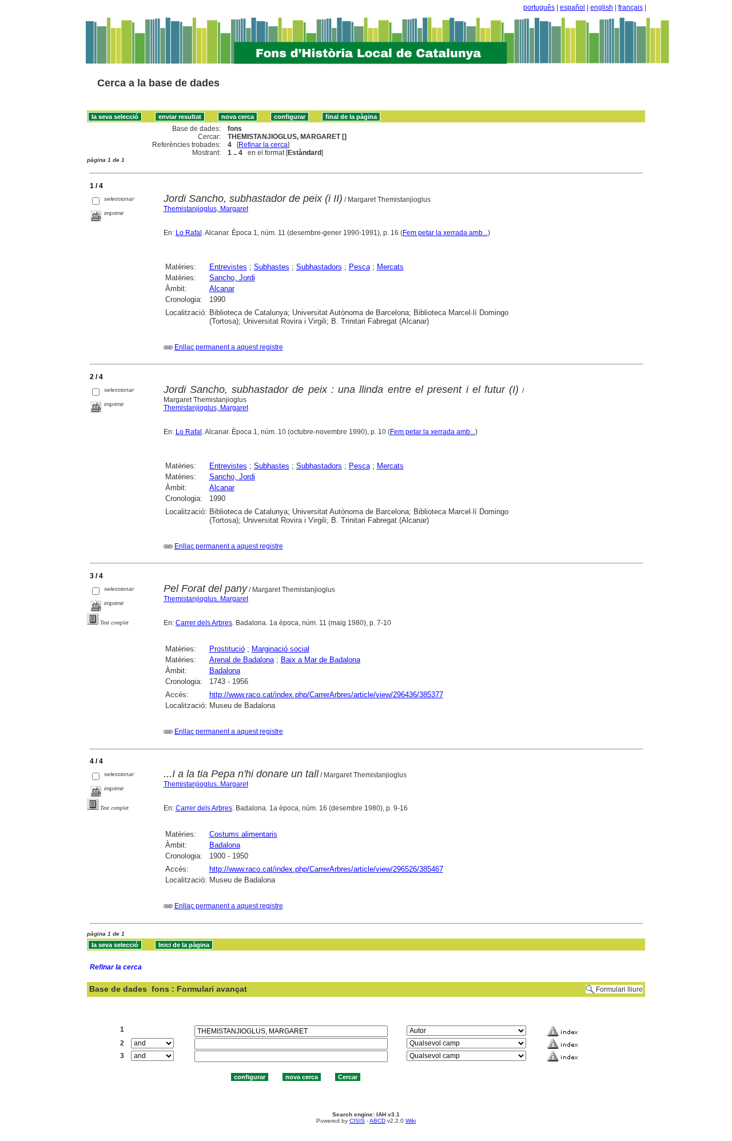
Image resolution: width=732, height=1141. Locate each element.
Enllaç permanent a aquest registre (228, 347)
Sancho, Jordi (232, 277)
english (601, 7)
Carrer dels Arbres (204, 623)
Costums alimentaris (243, 834)
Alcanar (221, 288)
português (539, 7)
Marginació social (280, 649)
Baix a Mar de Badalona (320, 659)
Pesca (359, 267)
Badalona (224, 670)
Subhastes (271, 267)
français (630, 7)
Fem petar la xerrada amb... (445, 233)
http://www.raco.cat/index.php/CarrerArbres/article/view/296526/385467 (326, 869)
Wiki (410, 1121)
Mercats (390, 267)
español (572, 7)
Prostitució (227, 649)
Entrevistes (228, 267)
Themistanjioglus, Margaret (206, 209)
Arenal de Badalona (241, 659)
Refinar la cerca (263, 145)
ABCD (377, 1121)
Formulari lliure (619, 989)
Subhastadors (319, 267)
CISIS (357, 1121)
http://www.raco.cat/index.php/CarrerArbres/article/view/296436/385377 (326, 694)
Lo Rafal (189, 233)
